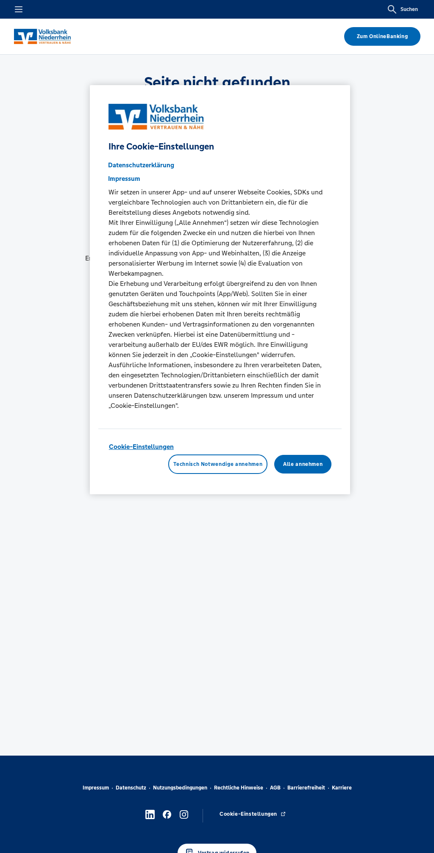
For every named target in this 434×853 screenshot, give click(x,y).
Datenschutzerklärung (141, 165)
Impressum (96, 787)
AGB (275, 787)
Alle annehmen (303, 464)
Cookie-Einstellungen (141, 447)
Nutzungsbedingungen (180, 787)
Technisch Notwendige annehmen (217, 464)
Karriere (342, 787)
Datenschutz (131, 787)
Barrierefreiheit (306, 787)
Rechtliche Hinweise (238, 787)
